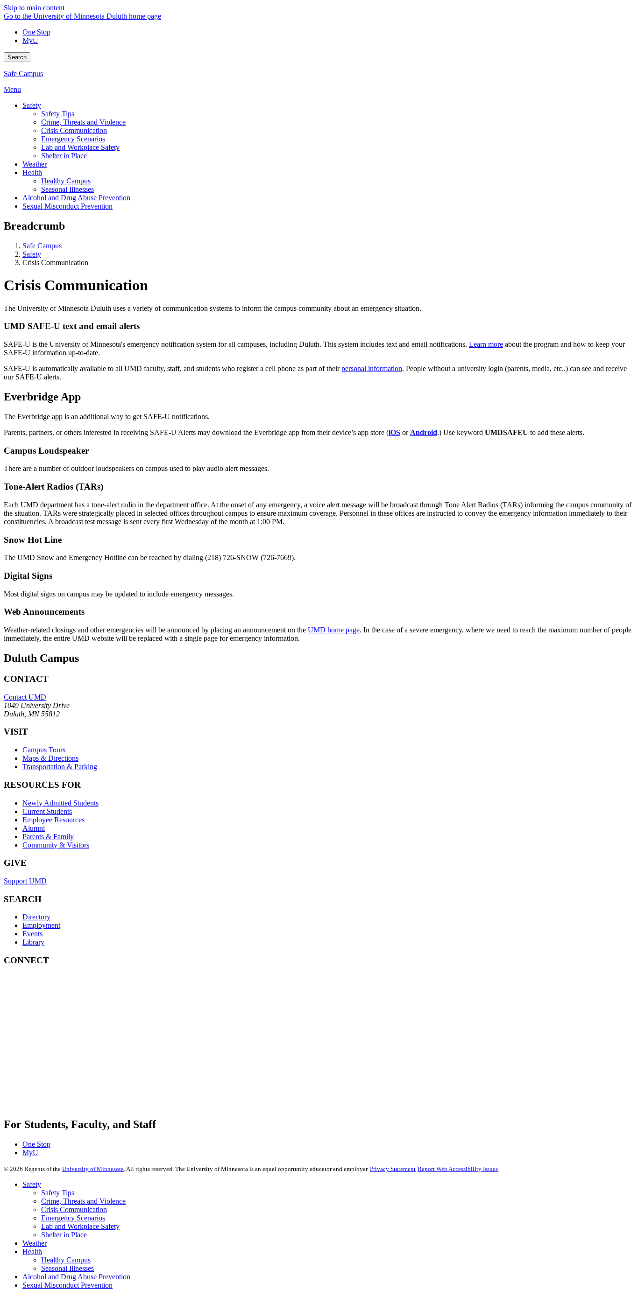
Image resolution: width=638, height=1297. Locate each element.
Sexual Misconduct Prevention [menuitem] (67, 206)
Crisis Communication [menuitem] (74, 130)
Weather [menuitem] (34, 164)
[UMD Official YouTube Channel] (74, 1046)
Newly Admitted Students (60, 803)
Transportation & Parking (59, 767)
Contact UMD (25, 697)
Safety (31, 254)
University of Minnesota (93, 1168)
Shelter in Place (64, 1235)
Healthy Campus (66, 1260)
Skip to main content (34, 8)
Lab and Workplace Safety (80, 1226)
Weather (34, 1243)
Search (17, 57)
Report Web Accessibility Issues (458, 1168)
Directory (36, 917)
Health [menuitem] (32, 172)
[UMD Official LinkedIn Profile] (74, 1071)
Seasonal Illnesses (67, 1268)
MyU (30, 40)
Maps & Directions (50, 758)
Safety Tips (57, 1193)
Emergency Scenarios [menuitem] (73, 139)
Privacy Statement (393, 1168)
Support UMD (25, 881)
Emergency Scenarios (73, 1218)
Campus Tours (43, 750)
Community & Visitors (55, 845)
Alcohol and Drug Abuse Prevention (76, 1277)
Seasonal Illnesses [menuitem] (67, 189)
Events (32, 934)
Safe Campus (23, 73)
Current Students (47, 811)
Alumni (33, 828)
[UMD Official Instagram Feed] (74, 1020)
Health (32, 1251)
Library (33, 942)
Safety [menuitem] (31, 105)
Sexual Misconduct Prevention (67, 1285)
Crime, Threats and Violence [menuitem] (83, 122)
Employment (41, 925)
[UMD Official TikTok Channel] (74, 1096)
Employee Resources (53, 820)
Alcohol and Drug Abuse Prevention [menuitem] (76, 198)
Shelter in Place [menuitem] (64, 156)
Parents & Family (48, 837)
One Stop (36, 32)
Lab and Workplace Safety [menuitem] (80, 147)
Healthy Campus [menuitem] (66, 181)
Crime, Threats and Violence (83, 1201)
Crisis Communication (74, 1209)
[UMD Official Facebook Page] (74, 995)
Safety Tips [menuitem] (57, 114)
